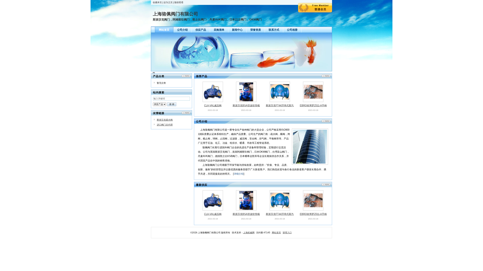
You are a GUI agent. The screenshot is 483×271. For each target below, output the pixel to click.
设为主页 (168, 2)
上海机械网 (249, 232)
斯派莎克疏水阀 (165, 120)
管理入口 (287, 232)
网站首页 (276, 232)
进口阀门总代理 (165, 124)
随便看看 (178, 2)
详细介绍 (239, 173)
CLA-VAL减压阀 (213, 105)
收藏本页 (157, 2)
